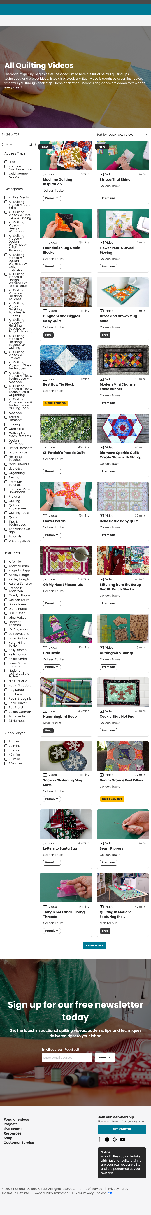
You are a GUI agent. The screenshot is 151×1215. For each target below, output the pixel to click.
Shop (8, 1138)
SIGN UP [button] (104, 1057)
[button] (30, 144)
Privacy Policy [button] (118, 1189)
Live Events (13, 1129)
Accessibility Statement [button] (52, 1193)
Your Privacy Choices (91, 1193)
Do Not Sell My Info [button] (15, 1193)
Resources (12, 1133)
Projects (10, 1124)
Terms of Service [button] (90, 1189)
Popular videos (16, 1119)
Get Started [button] (122, 1129)
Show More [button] (94, 945)
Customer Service (19, 1142)
